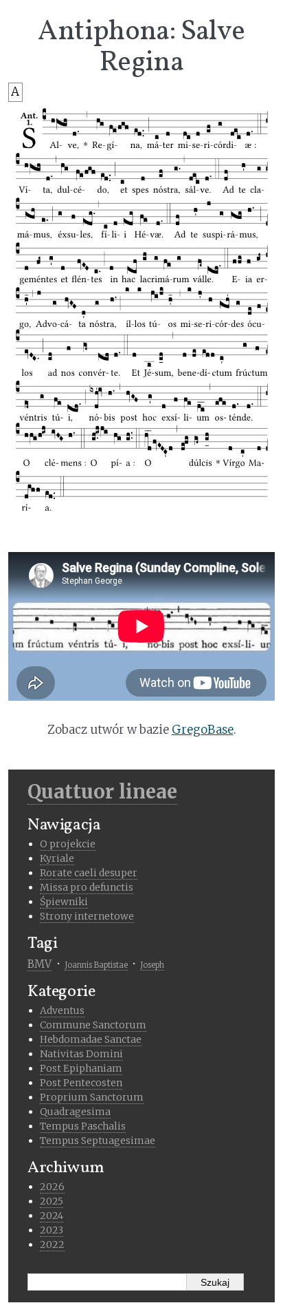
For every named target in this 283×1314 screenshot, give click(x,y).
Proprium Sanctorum (92, 1097)
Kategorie (61, 992)
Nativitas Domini (81, 1054)
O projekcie (67, 844)
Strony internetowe (87, 916)
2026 (52, 1186)
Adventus (62, 1010)
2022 (52, 1244)
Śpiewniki (64, 902)
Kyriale (57, 858)
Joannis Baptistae (96, 965)
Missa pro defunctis (86, 887)
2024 (51, 1215)
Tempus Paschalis (83, 1126)
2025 (51, 1201)
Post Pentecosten (81, 1083)
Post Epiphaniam (81, 1068)
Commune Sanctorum (93, 1025)
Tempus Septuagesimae (97, 1140)
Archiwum (65, 1168)
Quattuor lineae (102, 791)
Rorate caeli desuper (88, 873)
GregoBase (203, 729)
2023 (51, 1230)
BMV (39, 964)
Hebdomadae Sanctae (91, 1039)
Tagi (42, 943)
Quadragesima (75, 1111)
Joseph (152, 965)
